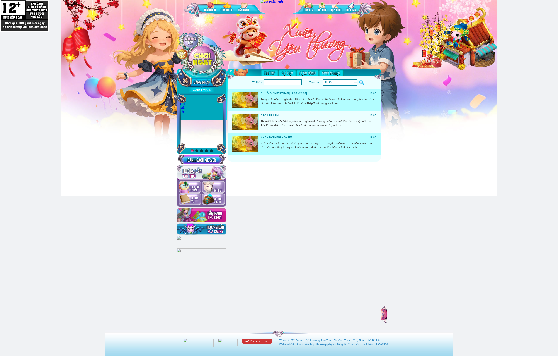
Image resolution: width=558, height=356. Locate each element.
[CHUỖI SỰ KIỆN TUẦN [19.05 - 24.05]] (245, 99)
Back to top (384, 314)
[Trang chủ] (209, 7)
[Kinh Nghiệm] (331, 73)
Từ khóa (257, 82)
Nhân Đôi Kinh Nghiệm (276, 137)
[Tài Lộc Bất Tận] (182, 104)
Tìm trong (314, 82)
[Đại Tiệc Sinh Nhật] (201, 121)
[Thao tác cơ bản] (190, 187)
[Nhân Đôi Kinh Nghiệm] (245, 144)
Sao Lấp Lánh (270, 115)
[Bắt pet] (213, 187)
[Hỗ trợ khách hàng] (201, 259)
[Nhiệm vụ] (190, 199)
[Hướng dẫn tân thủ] (201, 172)
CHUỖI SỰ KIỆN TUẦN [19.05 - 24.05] (284, 93)
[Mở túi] (213, 199)
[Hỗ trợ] (322, 7)
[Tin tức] (269, 73)
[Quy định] (336, 7)
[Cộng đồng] (307, 73)
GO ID (196, 89)
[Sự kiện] (287, 73)
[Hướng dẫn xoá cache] (201, 229)
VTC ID (207, 89)
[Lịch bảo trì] (201, 246)
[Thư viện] (308, 7)
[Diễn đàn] (351, 7)
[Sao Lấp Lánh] (245, 122)
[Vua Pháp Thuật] (271, 1)
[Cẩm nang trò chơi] (201, 215)
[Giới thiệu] (226, 7)
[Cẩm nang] (243, 7)
